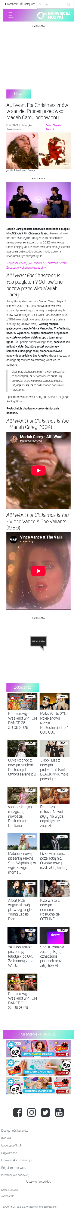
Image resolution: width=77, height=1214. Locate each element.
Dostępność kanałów (14, 1130)
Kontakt (6, 1138)
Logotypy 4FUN (11, 1145)
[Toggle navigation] (11, 15)
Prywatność (9, 1153)
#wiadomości (13, 129)
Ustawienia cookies (38, 1181)
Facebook (12, 4)
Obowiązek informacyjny (17, 1160)
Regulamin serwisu (13, 1167)
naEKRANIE (7, 1196)
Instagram (29, 4)
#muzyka (26, 125)
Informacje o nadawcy (15, 1175)
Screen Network (9, 1190)
